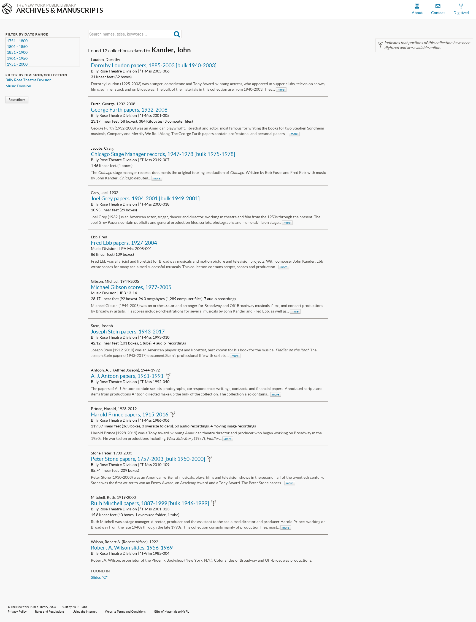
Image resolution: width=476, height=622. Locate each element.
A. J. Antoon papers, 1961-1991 (127, 376)
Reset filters (17, 99)
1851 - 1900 (17, 52)
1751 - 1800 (17, 41)
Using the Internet (85, 611)
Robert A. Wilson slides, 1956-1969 (132, 548)
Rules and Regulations (49, 611)
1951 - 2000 (17, 64)
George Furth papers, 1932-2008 (129, 110)
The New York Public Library (29, 606)
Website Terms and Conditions (125, 611)
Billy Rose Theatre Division (29, 80)
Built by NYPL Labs (74, 606)
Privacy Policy (17, 611)
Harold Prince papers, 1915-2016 (129, 414)
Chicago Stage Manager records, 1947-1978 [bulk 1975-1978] (163, 154)
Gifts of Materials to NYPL (171, 611)
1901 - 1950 (17, 58)
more (281, 89)
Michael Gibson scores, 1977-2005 (131, 287)
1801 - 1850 (17, 46)
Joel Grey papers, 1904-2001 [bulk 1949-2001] (145, 198)
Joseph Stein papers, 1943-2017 (128, 331)
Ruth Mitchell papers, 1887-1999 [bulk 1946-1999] (150, 503)
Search (177, 34)
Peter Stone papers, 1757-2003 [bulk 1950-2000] (148, 459)
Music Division (18, 86)
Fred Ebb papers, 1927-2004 (124, 243)
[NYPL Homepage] (7, 9)
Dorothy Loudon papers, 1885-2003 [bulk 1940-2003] (154, 65)
